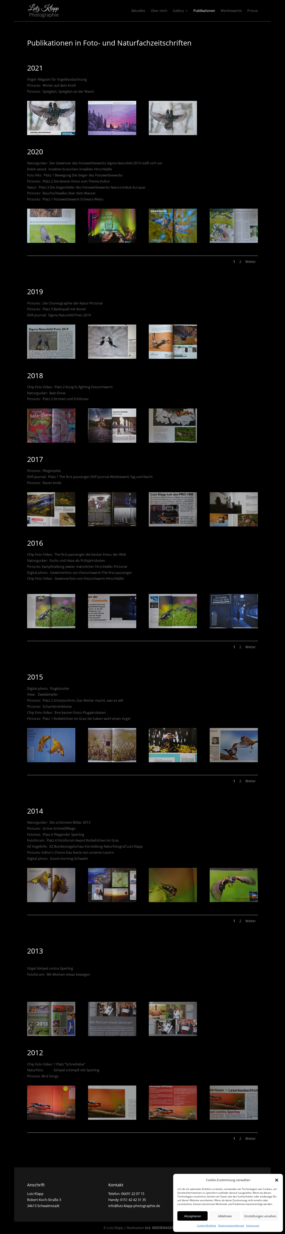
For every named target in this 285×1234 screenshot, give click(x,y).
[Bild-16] (112, 761)
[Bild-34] (234, 241)
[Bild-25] (112, 525)
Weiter (250, 261)
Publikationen (204, 11)
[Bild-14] (234, 761)
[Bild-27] (173, 441)
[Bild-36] (112, 241)
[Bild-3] (234, 1118)
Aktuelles (138, 11)
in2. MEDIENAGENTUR (163, 1227)
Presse (252, 11)
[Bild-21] (51, 627)
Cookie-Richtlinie (206, 1225)
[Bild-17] (51, 761)
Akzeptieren (192, 1216)
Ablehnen (225, 1216)
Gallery (178, 11)
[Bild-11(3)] (51, 901)
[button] (277, 1180)
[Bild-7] (173, 901)
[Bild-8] (234, 901)
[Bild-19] (234, 627)
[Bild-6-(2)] (112, 1034)
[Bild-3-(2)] (173, 1118)
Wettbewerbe (231, 11)
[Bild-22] (112, 627)
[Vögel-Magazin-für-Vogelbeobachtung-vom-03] (51, 134)
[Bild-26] (234, 525)
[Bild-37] (51, 241)
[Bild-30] (112, 357)
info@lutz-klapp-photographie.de (134, 1206)
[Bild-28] (51, 441)
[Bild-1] (51, 1118)
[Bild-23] (173, 627)
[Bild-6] (173, 1034)
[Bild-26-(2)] (173, 525)
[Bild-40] (112, 134)
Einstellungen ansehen (260, 1216)
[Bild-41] (173, 134)
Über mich (159, 11)
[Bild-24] (51, 525)
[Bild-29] (112, 441)
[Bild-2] (112, 1118)
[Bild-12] (112, 901)
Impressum (252, 1225)
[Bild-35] (173, 241)
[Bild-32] (51, 357)
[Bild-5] (51, 1034)
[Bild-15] (173, 761)
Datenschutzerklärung (231, 1225)
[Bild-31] (173, 357)
